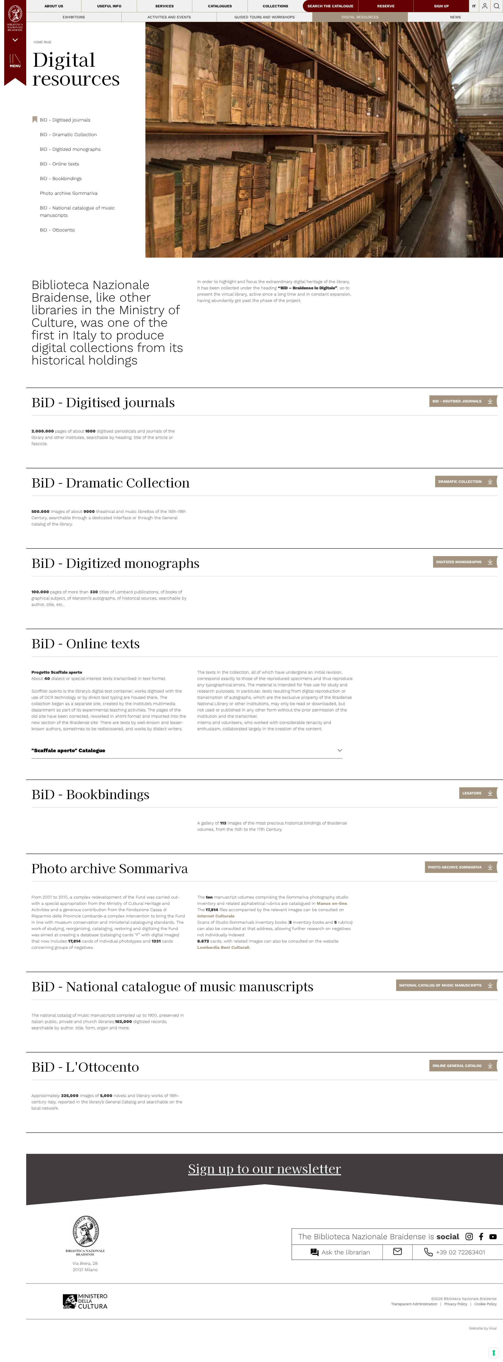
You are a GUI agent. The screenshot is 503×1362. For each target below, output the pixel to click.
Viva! (493, 1328)
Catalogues (220, 6)
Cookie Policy (485, 1304)
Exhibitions (74, 17)
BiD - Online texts (59, 164)
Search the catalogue (330, 6)
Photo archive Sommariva (68, 193)
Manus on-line (332, 903)
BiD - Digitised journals (65, 120)
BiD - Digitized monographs (70, 149)
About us (54, 6)
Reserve (386, 6)
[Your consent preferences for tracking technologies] (494, 1353)
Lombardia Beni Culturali (223, 947)
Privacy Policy (455, 1304)
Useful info (109, 6)
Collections (275, 6)
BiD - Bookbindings (61, 178)
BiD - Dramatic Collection (68, 134)
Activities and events (169, 17)
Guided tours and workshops (264, 17)
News (455, 17)
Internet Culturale (215, 915)
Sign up (441, 6)
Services (164, 6)
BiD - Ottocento (57, 229)
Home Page (42, 42)
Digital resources (360, 17)
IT (474, 6)
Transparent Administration (414, 1304)
